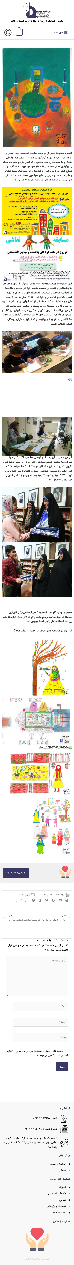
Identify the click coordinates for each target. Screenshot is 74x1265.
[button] (66, 900)
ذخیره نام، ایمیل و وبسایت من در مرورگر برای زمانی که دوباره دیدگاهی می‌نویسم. (37, 1053)
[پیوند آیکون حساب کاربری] (8, 32)
